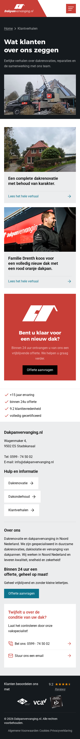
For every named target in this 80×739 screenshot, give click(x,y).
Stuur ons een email (29, 656)
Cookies (44, 730)
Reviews (60, 689)
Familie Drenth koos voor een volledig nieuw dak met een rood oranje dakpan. (33, 263)
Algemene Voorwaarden (23, 730)
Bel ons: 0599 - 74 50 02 (32, 644)
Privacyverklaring (61, 730)
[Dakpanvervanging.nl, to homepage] (19, 8)
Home (8, 28)
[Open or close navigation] (71, 8)
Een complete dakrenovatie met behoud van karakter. (33, 181)
